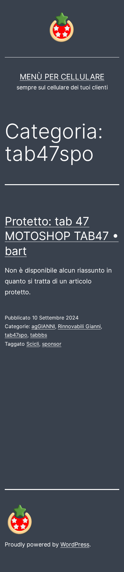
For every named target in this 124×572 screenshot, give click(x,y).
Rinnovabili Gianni (79, 326)
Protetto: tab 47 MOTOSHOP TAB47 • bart (62, 236)
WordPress (74, 544)
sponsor (51, 344)
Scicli (32, 344)
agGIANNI (43, 326)
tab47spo (16, 335)
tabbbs (38, 335)
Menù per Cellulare (62, 76)
